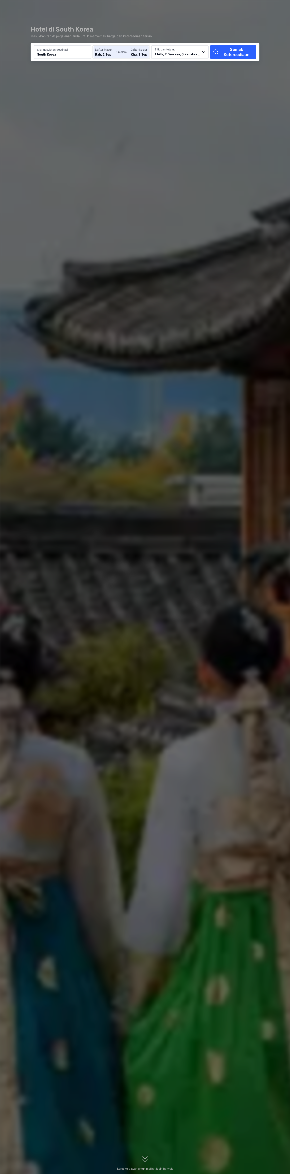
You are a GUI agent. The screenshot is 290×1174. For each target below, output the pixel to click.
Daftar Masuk (103, 49)
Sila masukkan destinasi (52, 49)
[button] (255, 6)
